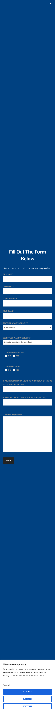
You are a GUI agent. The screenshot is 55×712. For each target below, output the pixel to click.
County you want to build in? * (17, 338)
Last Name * (8, 286)
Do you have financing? (13, 354)
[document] (27, 356)
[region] (27, 686)
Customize (27, 699)
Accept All (27, 691)
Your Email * (8, 311)
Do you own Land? (11, 368)
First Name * (8, 274)
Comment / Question (12, 414)
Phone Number (10, 298)
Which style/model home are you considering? (25, 397)
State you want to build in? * (16, 323)
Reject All (27, 706)
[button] (51, 4)
